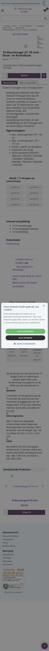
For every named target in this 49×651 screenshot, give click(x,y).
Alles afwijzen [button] (25, 338)
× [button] (44, 306)
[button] (24, 343)
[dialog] (24, 325)
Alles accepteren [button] (25, 331)
